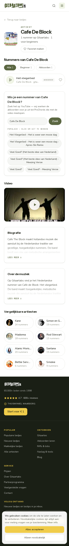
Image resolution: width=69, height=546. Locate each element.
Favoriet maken (36, 48)
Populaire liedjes (13, 435)
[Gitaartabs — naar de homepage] (15, 6)
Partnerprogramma (14, 482)
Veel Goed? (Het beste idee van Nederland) (33, 152)
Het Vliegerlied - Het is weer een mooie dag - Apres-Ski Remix (34, 143)
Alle (10, 67)
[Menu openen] (62, 6)
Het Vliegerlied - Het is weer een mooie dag (33, 134)
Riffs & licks (43, 446)
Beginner (26, 67)
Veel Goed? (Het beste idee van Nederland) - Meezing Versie (34, 160)
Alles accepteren (34, 529)
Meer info (53, 522)
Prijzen (7, 471)
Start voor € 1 (15, 411)
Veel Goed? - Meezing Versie (43, 169)
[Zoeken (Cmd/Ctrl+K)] (54, 6)
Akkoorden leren (46, 440)
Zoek (55, 121)
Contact (8, 493)
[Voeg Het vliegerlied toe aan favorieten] (60, 80)
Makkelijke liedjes (13, 446)
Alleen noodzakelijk (34, 537)
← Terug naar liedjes (15, 19)
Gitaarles (42, 435)
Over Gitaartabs (12, 476)
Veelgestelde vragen (15, 487)
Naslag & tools (45, 451)
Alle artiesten (11, 451)
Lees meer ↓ (15, 257)
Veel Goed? (16, 169)
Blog (39, 457)
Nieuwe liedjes (12, 440)
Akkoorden (45, 67)
